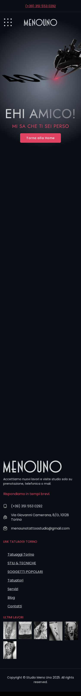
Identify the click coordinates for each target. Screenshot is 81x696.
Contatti (15, 606)
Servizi (13, 588)
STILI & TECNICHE (22, 563)
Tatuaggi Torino (21, 554)
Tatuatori (15, 580)
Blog (11, 597)
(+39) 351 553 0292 (40, 6)
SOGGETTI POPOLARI (25, 571)
